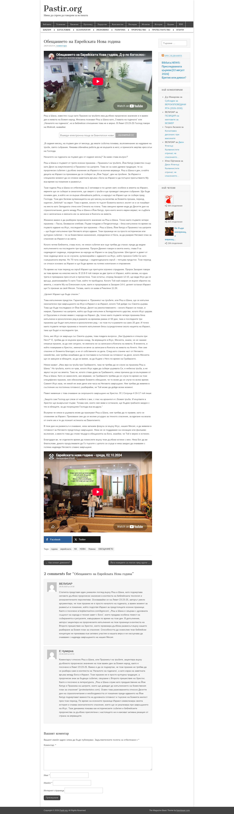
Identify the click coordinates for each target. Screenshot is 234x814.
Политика (120, 30)
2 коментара (61, 45)
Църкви (170, 24)
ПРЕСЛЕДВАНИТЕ (173, 55)
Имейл (48, 783)
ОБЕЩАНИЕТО (105, 549)
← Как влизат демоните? (58, 562)
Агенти (180, 30)
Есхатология (83, 30)
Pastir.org (63, 8)
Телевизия (60, 24)
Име (47, 775)
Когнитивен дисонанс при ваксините (172, 135)
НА (75, 549)
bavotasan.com (183, 810)
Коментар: (50, 745)
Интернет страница (54, 790)
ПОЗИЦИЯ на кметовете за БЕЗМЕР (172, 119)
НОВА (83, 549)
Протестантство (161, 30)
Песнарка (132, 24)
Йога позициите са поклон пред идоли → (130, 562)
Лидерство (102, 24)
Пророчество (138, 30)
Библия (47, 30)
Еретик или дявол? (174, 77)
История (158, 24)
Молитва (146, 24)
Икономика (102, 30)
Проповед (88, 24)
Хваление (74, 24)
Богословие (63, 30)
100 (181, 24)
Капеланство (118, 24)
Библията (47, 24)
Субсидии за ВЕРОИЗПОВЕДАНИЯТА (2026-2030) (175, 104)
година (54, 549)
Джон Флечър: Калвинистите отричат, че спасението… (174, 149)
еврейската (65, 549)
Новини (92, 549)
